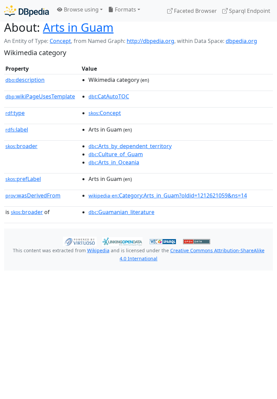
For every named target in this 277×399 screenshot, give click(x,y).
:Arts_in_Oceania (114, 162)
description (25, 80)
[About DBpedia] (26, 10)
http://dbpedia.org (150, 41)
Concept (60, 41)
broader (21, 146)
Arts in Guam (78, 27)
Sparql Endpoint (249, 11)
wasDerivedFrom (32, 195)
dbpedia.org (241, 41)
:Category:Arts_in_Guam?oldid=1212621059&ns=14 (168, 195)
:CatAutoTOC (109, 96)
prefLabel (23, 179)
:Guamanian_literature (121, 212)
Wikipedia (98, 250)
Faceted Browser (195, 11)
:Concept (105, 113)
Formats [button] (125, 9)
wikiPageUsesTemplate (40, 96)
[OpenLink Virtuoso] (80, 240)
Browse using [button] (80, 9)
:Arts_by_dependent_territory (130, 146)
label (16, 129)
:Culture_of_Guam (116, 154)
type (15, 113)
